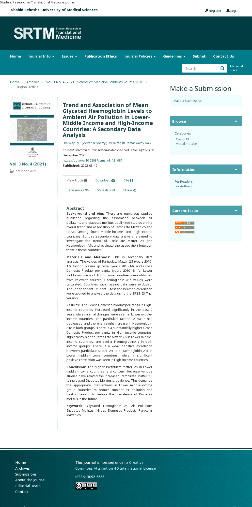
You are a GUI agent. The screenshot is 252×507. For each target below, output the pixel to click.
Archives (33, 82)
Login (234, 10)
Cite (127, 180)
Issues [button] (68, 56)
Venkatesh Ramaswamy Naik (130, 143)
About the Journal (30, 479)
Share (128, 190)
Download (103, 180)
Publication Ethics (100, 56)
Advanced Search (236, 68)
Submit (199, 56)
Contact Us (223, 56)
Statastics (104, 190)
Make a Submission (187, 100)
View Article (75, 180)
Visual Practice (186, 143)
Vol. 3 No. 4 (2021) (28, 164)
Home (15, 56)
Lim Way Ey (71, 143)
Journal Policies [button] (138, 56)
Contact (22, 491)
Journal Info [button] (40, 56)
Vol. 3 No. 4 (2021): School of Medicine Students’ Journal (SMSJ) (96, 82)
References (76, 190)
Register (214, 10)
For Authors (183, 186)
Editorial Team (28, 485)
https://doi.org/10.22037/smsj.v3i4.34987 (92, 160)
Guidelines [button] (173, 56)
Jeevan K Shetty (94, 143)
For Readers (184, 181)
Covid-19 (182, 139)
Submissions (26, 474)
